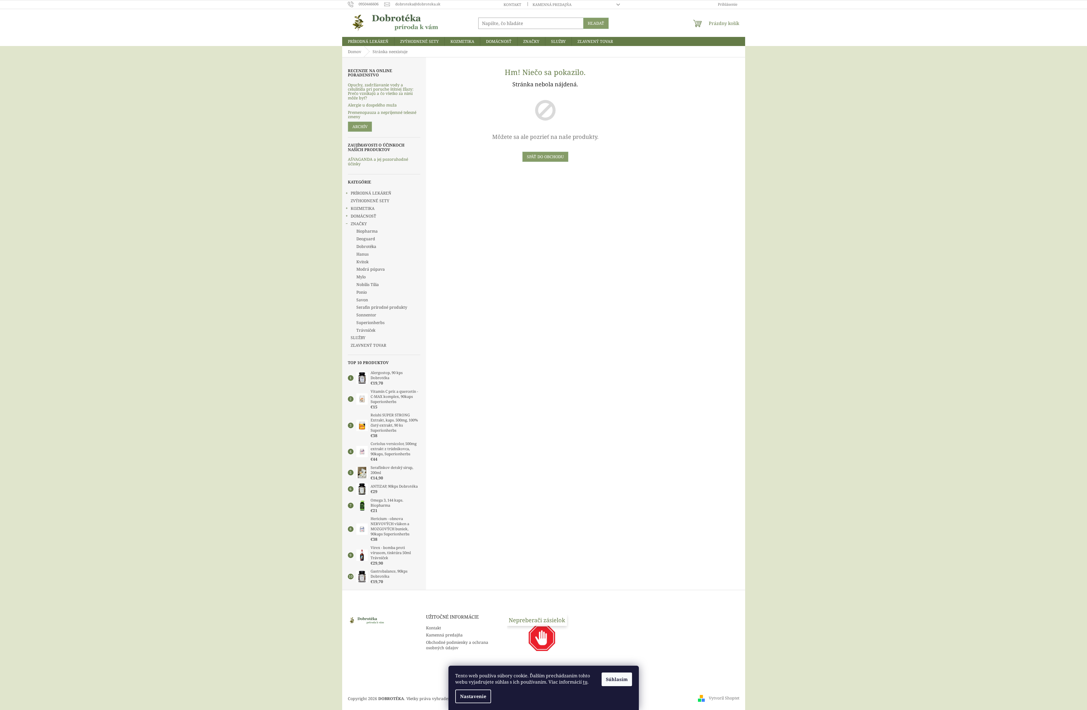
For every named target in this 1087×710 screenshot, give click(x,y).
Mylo (361, 276)
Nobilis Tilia (367, 284)
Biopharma (367, 231)
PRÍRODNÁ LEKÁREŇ (371, 193)
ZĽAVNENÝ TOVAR (368, 345)
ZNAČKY (359, 223)
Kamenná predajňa (552, 4)
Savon (362, 299)
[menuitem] (368, 41)
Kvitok (362, 261)
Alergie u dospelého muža (372, 105)
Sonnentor (366, 315)
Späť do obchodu (545, 156)
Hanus (362, 254)
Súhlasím (617, 679)
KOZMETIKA (363, 208)
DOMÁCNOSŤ (363, 216)
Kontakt (512, 4)
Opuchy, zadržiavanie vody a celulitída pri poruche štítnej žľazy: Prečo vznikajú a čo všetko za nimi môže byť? (380, 91)
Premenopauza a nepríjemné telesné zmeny (382, 114)
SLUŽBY (358, 337)
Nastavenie (473, 696)
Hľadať (596, 23)
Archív (359, 126)
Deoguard (365, 238)
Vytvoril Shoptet (724, 698)
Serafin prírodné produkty (381, 307)
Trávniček (365, 330)
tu (585, 682)
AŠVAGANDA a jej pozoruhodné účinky (378, 161)
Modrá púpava (370, 269)
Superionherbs (370, 322)
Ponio (361, 292)
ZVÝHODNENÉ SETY (370, 200)
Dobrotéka (366, 246)
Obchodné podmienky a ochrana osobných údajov (457, 645)
